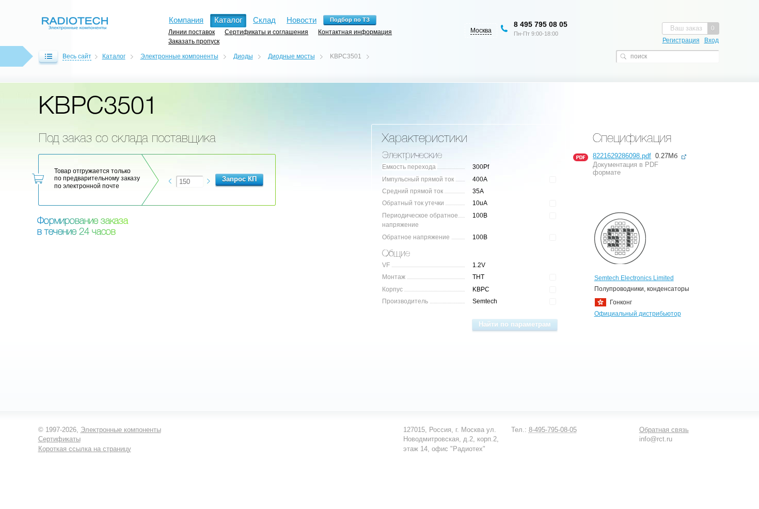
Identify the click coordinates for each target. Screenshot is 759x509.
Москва (481, 30)
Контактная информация (355, 31)
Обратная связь (664, 430)
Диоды (243, 56)
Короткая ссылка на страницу (84, 449)
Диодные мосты (291, 56)
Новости (302, 20)
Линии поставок (191, 31)
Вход (711, 40)
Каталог (113, 56)
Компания (186, 20)
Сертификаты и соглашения (266, 31)
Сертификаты (59, 439)
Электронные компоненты (179, 56)
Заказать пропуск (193, 41)
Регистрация (681, 40)
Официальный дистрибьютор (637, 313)
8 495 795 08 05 (540, 24)
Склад (264, 20)
